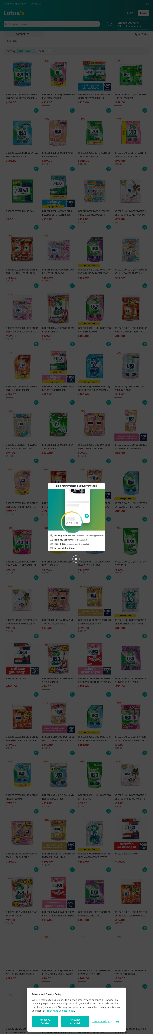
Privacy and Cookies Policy (60, 1010)
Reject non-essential (75, 1021)
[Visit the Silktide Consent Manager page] (117, 1021)
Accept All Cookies (45, 1021)
